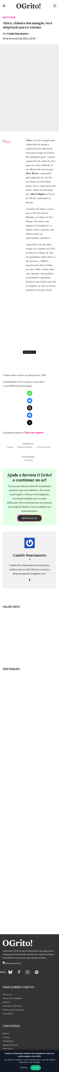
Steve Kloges (43, 447)
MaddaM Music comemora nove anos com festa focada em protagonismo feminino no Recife (39, 733)
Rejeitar (23, 1068)
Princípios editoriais (12, 1006)
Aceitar (35, 1068)
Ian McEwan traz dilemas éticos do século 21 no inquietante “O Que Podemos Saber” (40, 707)
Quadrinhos (8, 1041)
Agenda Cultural (10, 1045)
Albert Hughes (24, 447)
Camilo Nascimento (18, 33)
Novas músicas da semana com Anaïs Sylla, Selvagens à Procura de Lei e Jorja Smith (39, 693)
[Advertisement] (29, 772)
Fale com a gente (34, 432)
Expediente (8, 1013)
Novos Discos (29, 355)
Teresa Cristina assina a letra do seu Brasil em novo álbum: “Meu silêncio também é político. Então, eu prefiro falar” (39, 680)
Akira (10, 447)
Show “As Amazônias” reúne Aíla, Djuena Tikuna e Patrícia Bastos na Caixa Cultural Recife (40, 720)
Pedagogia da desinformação (16, 653)
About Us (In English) (12, 998)
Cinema (6, 1037)
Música (6, 1033)
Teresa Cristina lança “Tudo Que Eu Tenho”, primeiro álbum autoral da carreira (35, 362)
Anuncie (6, 1002)
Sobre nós (7, 994)
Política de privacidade (13, 1010)
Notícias (9, 17)
